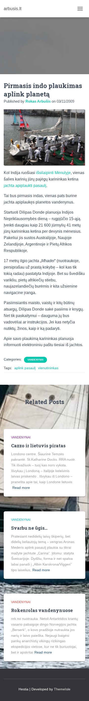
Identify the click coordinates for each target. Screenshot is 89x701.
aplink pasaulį (25, 368)
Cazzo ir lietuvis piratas (38, 446)
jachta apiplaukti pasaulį (25, 185)
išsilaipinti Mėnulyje (53, 173)
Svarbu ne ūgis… (29, 528)
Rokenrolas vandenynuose (42, 610)
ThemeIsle (62, 689)
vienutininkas (48, 368)
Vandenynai (35, 359)
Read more (21, 488)
